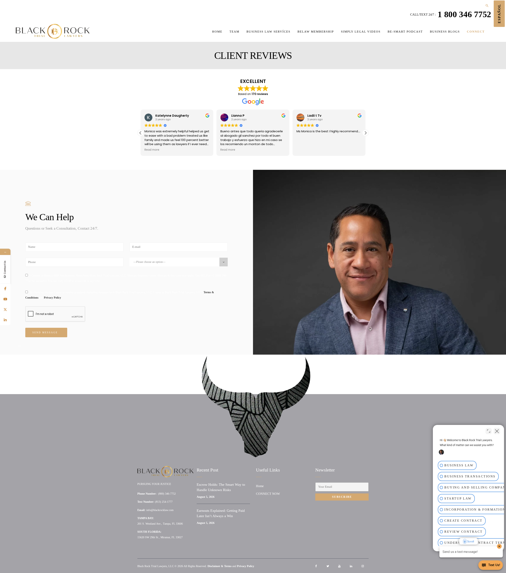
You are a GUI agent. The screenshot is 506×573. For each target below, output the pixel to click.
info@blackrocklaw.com (160, 510)
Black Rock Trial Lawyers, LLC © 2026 (160, 566)
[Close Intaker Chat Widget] (497, 431)
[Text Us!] (490, 565)
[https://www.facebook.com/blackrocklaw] (5, 289)
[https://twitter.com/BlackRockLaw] (5, 309)
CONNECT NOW (268, 493)
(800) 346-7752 (167, 493)
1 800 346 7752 (464, 14)
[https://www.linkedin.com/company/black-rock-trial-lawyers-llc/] (5, 320)
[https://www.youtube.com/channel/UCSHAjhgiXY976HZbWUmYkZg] (5, 299)
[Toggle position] (488, 431)
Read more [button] (151, 150)
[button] (365, 133)
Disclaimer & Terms (219, 566)
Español (499, 13)
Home (260, 486)
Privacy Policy (52, 297)
